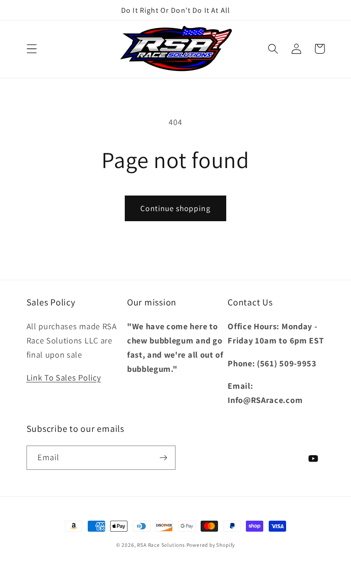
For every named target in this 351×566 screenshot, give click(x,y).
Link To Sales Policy (64, 377)
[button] (31, 48)
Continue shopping (175, 208)
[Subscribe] (163, 458)
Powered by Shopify (210, 544)
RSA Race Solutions (161, 544)
